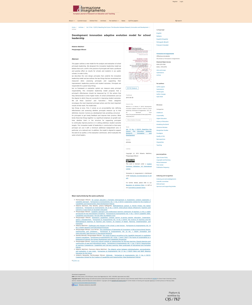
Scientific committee (162, 181)
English (159, 33)
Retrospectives (161, 139)
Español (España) (162, 39)
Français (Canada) (162, 45)
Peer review (160, 165)
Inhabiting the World (163, 124)
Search (179, 21)
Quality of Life (161, 136)
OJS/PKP (155, 278)
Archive (159, 75)
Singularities (160, 142)
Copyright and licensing (163, 160)
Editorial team (161, 184)
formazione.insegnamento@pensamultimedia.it (84, 282)
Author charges (161, 94)
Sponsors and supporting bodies (166, 186)
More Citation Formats (134, 120)
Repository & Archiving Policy (135, 185)
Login (181, 1)
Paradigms (160, 133)
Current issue (82, 21)
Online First (93, 21)
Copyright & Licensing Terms (136, 187)
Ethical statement (162, 162)
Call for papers (133, 21)
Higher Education (162, 118)
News (123, 21)
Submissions (160, 72)
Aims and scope (161, 70)
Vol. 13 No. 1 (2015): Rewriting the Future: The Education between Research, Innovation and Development (117, 27)
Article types (160, 92)
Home (74, 27)
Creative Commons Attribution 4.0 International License (139, 166)
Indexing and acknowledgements (166, 179)
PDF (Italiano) (133, 88)
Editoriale (109, 255)
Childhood (160, 112)
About (71, 21)
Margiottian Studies (162, 130)
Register (175, 1)
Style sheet (160, 96)
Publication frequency (163, 167)
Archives (103, 21)
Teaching (159, 145)
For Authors (113, 21)
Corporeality (160, 115)
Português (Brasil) (162, 42)
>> (78, 260)
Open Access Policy (162, 157)
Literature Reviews (162, 127)
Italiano (159, 36)
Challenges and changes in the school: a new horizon (107, 225)
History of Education (163, 121)
